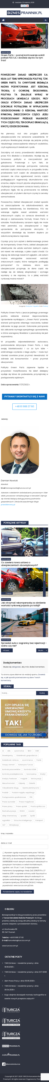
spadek (24, 816)
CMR (37, 751)
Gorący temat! (8, 765)
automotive (19, 751)
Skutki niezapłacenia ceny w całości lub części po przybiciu (43, 650)
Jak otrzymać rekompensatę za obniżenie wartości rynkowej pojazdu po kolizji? (23, 604)
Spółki (32, 816)
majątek (23, 778)
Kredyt (43, 774)
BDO (29, 751)
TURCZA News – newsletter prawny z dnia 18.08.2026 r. (21, 965)
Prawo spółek (21, 806)
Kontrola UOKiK (30, 769)
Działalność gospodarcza (27, 755)
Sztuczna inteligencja (23, 820)
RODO (22, 811)
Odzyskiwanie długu (10, 788)
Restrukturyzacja (9, 811)
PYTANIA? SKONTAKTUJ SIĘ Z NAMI (24, 396)
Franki (39, 760)
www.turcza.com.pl (10, 946)
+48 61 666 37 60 (24, 406)
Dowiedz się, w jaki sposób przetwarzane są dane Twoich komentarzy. (23, 677)
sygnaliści (6, 820)
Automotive (6, 52)
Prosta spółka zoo (38, 806)
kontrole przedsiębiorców (12, 774)
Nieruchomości (8, 783)
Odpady (21, 783)
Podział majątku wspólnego (23, 792)
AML (9, 751)
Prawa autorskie (8, 802)
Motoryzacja (36, 778)
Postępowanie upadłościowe (14, 797)
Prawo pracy (7, 806)
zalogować (16, 667)
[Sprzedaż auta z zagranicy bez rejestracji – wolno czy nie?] (24, 622)
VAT (3, 825)
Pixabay (45, 306)
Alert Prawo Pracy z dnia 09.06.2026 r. (20, 981)
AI (3, 751)
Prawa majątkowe (26, 802)
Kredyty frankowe (9, 778)
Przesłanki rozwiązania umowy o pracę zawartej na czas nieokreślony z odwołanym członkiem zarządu (8, 650)
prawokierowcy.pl (8, 504)
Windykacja (14, 825)
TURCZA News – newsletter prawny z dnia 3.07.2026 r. (26, 974)
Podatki (5, 792)
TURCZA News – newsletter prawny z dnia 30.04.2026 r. (21, 988)
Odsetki (32, 783)
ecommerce (27, 760)
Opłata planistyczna (30, 788)
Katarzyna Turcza (25, 765)
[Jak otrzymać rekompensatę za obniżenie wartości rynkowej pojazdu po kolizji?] (24, 582)
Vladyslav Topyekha (32, 306)
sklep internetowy (9, 816)
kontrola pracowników (11, 769)
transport (39, 820)
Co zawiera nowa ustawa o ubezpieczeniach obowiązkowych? (19, 564)
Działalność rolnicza (10, 760)
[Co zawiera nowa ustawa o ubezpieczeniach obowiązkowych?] (24, 542)
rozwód (31, 811)
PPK (31, 797)
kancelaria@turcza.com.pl (19, 940)
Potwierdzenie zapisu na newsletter (17, 892)
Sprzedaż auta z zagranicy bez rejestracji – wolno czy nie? (24, 644)
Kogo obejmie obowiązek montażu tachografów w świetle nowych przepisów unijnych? (25, 997)
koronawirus (32, 774)
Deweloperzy (7, 755)
